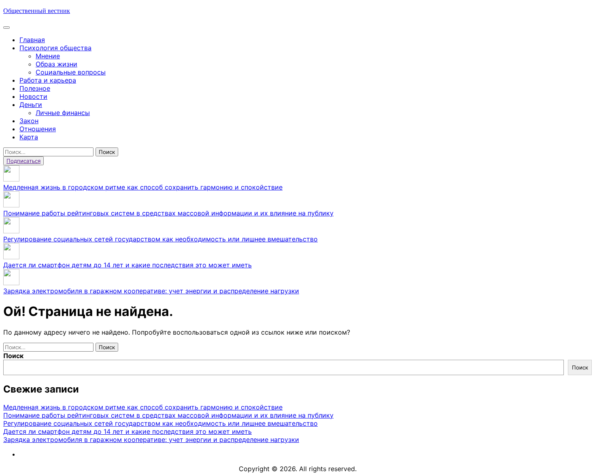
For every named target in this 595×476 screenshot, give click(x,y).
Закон (28, 121)
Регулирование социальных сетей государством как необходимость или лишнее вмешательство (160, 239)
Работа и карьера (47, 80)
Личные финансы (63, 113)
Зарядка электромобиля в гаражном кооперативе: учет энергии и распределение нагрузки (151, 291)
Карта (28, 137)
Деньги (30, 104)
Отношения (37, 129)
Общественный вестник (36, 10)
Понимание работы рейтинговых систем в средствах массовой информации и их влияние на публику (168, 213)
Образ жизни (56, 64)
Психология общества (55, 48)
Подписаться (23, 161)
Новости (33, 96)
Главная (32, 40)
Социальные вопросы (71, 72)
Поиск (13, 356)
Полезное (34, 88)
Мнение (48, 56)
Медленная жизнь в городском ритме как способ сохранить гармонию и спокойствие (143, 187)
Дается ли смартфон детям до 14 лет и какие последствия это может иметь (127, 265)
